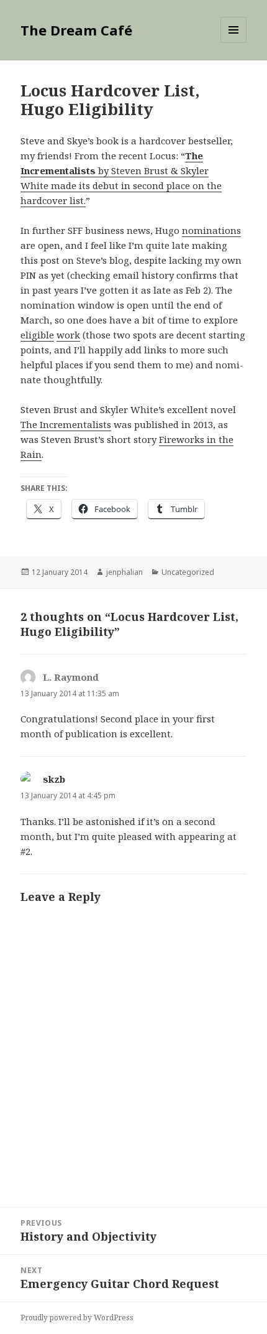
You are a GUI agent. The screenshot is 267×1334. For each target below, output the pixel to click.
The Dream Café (76, 30)
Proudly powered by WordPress (77, 1317)
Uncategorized (187, 572)
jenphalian (124, 572)
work (68, 335)
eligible (37, 335)
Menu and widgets (234, 42)
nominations (211, 230)
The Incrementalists (65, 424)
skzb (54, 779)
